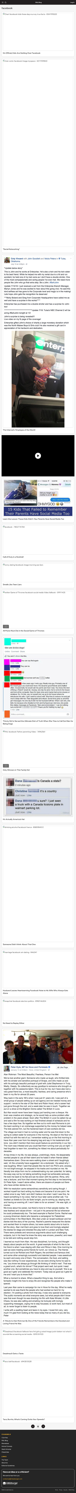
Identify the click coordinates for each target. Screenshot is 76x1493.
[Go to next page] (43, 1426)
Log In (72, 2)
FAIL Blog (38, 2)
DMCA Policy (71, 1490)
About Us (5, 1463)
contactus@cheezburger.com (12, 1479)
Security (65, 1490)
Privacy (60, 1490)
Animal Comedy (7, 1446)
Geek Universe (6, 1449)
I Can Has (5, 1438)
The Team (5, 1460)
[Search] (6, 2)
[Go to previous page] (33, 1426)
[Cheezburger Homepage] (38, 1483)
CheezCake (5, 1452)
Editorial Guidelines (8, 1466)
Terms (56, 1490)
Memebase (5, 1443)
